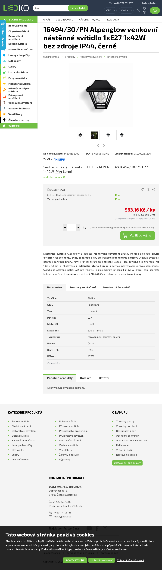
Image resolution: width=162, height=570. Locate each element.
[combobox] (110, 10)
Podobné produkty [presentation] (60, 378)
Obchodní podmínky (127, 435)
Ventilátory (15, 114)
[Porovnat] (146, 12)
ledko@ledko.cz (151, 3)
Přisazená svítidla (19, 83)
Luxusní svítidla (18, 72)
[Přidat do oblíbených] (143, 190)
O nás (46, 19)
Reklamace (122, 445)
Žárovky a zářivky (19, 119)
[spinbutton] (71, 227)
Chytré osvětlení (18, 31)
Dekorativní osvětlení (15, 37)
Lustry (12, 66)
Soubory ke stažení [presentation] (82, 287)
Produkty (70, 56)
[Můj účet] (138, 10)
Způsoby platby (125, 421)
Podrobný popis (52, 176)
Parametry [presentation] (54, 287)
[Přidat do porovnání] (148, 190)
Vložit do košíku (141, 235)
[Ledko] (16, 8)
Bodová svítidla (17, 25)
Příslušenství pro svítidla (19, 90)
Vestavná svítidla (19, 108)
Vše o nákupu (64, 19)
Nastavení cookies (126, 454)
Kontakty (113, 19)
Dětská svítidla (17, 43)
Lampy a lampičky (19, 55)
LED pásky (14, 60)
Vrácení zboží (124, 449)
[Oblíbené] (146, 8)
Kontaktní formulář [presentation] (116, 287)
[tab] (54, 287)
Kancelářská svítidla (20, 49)
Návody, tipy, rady (90, 19)
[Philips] (59, 159)
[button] (78, 227)
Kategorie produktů (18, 19)
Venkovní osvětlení (20, 102)
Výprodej (14, 125)
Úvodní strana (51, 56)
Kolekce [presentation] (85, 378)
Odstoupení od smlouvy (127, 462)
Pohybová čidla (17, 77)
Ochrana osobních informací (132, 440)
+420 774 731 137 (123, 3)
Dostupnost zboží (126, 430)
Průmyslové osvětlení (15, 96)
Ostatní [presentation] (104, 378)
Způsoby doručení (126, 426)
